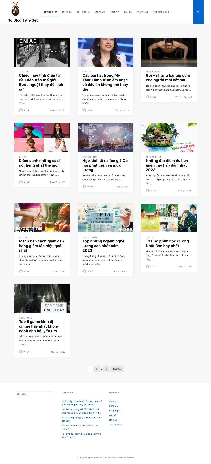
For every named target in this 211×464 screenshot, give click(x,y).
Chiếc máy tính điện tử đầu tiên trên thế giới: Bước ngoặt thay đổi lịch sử (41, 82)
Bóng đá (67, 12)
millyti (26, 110)
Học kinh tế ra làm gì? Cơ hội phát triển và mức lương (105, 165)
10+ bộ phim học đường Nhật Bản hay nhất (167, 243)
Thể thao (142, 12)
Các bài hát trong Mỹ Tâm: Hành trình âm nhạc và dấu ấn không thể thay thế (105, 82)
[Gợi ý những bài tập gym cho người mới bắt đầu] (169, 52)
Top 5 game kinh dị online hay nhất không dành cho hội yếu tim (39, 326)
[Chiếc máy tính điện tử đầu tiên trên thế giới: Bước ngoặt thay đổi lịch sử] (42, 52)
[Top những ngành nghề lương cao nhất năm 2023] (106, 217)
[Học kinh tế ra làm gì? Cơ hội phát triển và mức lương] (106, 137)
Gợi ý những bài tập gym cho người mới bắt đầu (168, 77)
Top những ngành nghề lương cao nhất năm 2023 (103, 246)
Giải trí (128, 12)
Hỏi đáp (114, 12)
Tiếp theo (117, 369)
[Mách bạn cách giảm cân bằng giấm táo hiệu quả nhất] (42, 217)
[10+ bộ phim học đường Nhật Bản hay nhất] (169, 217)
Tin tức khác (161, 12)
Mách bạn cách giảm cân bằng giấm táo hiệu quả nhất (41, 246)
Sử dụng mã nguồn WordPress (90, 457)
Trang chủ (50, 12)
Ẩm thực (100, 12)
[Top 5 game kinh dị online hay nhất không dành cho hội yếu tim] (42, 298)
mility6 (153, 97)
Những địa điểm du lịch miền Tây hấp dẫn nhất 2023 (167, 165)
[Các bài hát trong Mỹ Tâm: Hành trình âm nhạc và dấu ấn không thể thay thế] (106, 52)
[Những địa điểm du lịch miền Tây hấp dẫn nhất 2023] (169, 137)
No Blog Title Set (22, 20)
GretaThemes (128, 457)
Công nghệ (83, 12)
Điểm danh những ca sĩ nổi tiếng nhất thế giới (39, 162)
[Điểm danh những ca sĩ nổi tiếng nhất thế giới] (42, 137)
